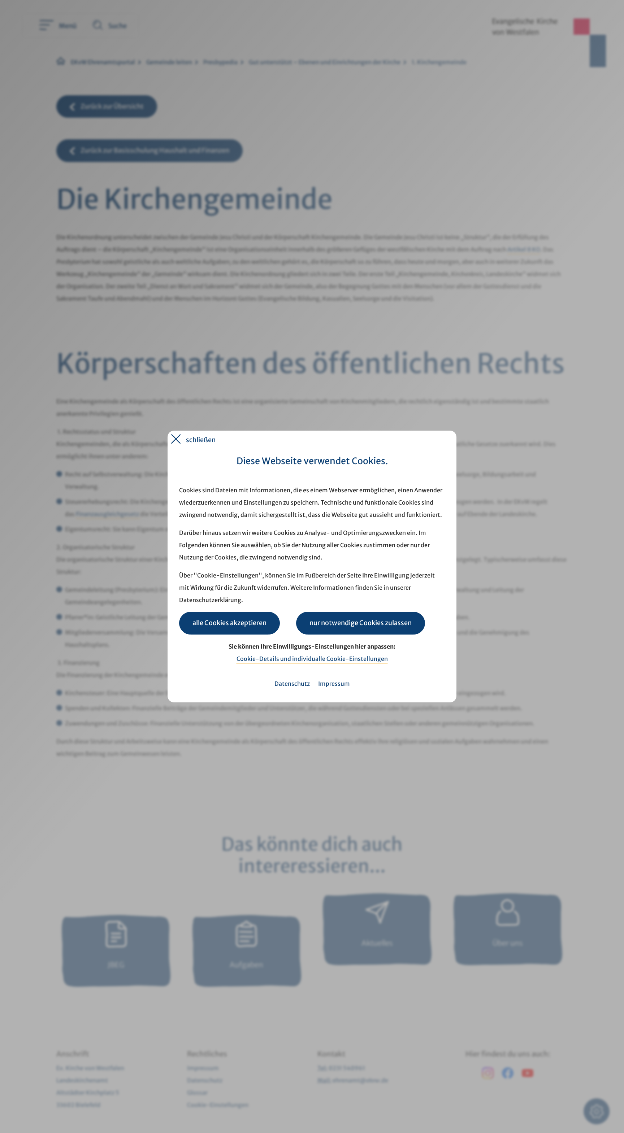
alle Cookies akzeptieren (229, 623)
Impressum (334, 683)
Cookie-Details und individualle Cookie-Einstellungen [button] (312, 658)
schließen (201, 440)
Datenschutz (292, 683)
